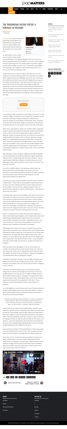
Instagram (36, 413)
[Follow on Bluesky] (55, 73)
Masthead (5, 400)
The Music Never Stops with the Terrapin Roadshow (55, 35)
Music (32, 9)
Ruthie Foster (6, 38)
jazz (16, 377)
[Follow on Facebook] (49, 73)
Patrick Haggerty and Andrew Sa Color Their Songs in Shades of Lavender (55, 29)
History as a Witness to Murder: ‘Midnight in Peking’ (32, 383)
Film (37, 9)
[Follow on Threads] (60, 73)
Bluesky (36, 407)
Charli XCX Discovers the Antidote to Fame (56, 56)
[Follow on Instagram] (57, 73)
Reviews (22, 9)
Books (44, 9)
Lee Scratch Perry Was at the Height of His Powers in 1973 (55, 51)
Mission (4, 403)
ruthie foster (22, 377)
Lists (27, 9)
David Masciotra (7, 31)
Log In (10, 9)
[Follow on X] (52, 73)
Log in (29, 108)
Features (16, 9)
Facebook (36, 400)
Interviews (50, 9)
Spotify (36, 410)
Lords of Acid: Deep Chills (14, 383)
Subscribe (11, 12)
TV (40, 9)
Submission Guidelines (8, 407)
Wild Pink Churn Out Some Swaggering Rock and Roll (54, 45)
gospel (12, 377)
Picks (56, 9)
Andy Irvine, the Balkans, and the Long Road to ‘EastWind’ (56, 61)
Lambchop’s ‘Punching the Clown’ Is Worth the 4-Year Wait (56, 40)
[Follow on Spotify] (49, 76)
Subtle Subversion (31, 377)
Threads (36, 417)
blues (7, 377)
